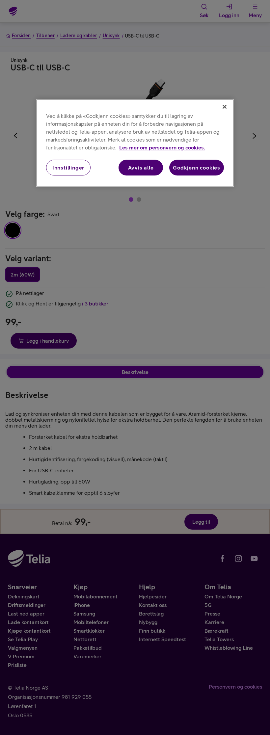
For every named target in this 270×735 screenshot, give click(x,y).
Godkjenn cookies (196, 168)
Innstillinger (68, 168)
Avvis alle (141, 168)
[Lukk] (224, 106)
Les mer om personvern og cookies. (162, 147)
